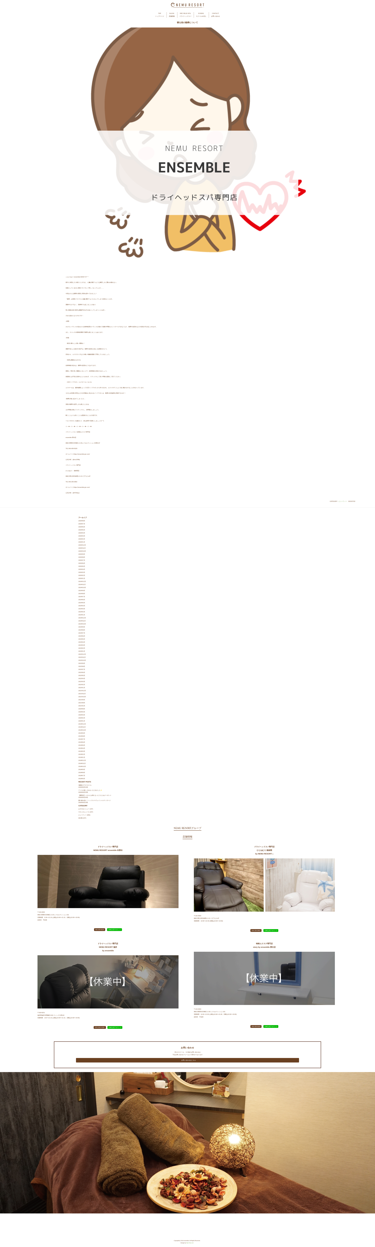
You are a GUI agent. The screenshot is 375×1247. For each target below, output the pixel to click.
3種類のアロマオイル (85, 785)
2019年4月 (81, 748)
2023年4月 (81, 642)
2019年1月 (81, 757)
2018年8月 (81, 772)
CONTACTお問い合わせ (215, 15)
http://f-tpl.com (190, 1243)
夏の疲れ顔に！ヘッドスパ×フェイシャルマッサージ (94, 800)
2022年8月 (81, 666)
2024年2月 (81, 612)
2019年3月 (81, 751)
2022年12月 (82, 654)
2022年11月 (82, 657)
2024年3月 (81, 609)
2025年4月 (81, 569)
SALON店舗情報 (172, 15)
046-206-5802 (256, 930)
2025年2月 (81, 575)
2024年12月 (82, 581)
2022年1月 (81, 687)
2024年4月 (81, 605)
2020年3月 (81, 715)
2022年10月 (82, 660)
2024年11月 (82, 584)
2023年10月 (82, 624)
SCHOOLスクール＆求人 (201, 15)
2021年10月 (82, 696)
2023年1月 (81, 651)
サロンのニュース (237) (85, 812)
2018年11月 (82, 763)
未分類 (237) (82, 818)
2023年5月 (81, 639)
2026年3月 (81, 536)
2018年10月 (82, 766)
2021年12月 (82, 690)
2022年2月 (81, 684)
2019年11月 (82, 727)
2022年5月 (81, 675)
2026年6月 (81, 527)
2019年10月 (82, 730)
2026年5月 (81, 530)
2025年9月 (81, 554)
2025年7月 (81, 560)
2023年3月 (81, 645)
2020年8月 (81, 709)
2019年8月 (81, 736)
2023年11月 (82, 621)
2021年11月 (82, 693)
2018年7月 (81, 775)
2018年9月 (81, 769)
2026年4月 (81, 533)
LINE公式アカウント (114, 929)
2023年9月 (81, 627)
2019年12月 (82, 724)
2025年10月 (82, 551)
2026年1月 (81, 542)
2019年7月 (81, 739)
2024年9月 (81, 590)
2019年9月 (81, 733)
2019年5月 (81, 745)
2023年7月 (81, 633)
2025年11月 (82, 548)
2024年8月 (81, 593)
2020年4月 (81, 712)
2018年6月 (81, 778)
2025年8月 (81, 557)
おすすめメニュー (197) (85, 809)
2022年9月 (81, 663)
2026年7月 (81, 524)
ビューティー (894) (84, 815)
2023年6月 (81, 636)
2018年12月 (82, 760)
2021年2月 (81, 706)
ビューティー (343, 501)
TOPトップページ (159, 15)
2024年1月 (81, 615)
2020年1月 (81, 721)
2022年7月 (81, 669)
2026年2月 (81, 539)
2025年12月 (82, 545)
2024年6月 (81, 599)
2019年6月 (81, 742)
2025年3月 (81, 572)
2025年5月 (81, 566)
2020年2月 (81, 718)
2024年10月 (82, 587)
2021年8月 (81, 703)
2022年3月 (81, 681)
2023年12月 (82, 618)
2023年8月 (81, 630)
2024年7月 (81, 596)
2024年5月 (81, 602)
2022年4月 (81, 678)
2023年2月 (81, 648)
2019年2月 (81, 754)
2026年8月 (81, 521)
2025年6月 (81, 563)
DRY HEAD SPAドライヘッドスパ (185, 15)
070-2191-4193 (100, 1027)
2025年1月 (81, 578)
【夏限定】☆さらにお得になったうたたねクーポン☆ (94, 795)
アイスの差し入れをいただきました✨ (90, 790)
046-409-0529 (99, 929)
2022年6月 (81, 672)
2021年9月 (81, 699)
